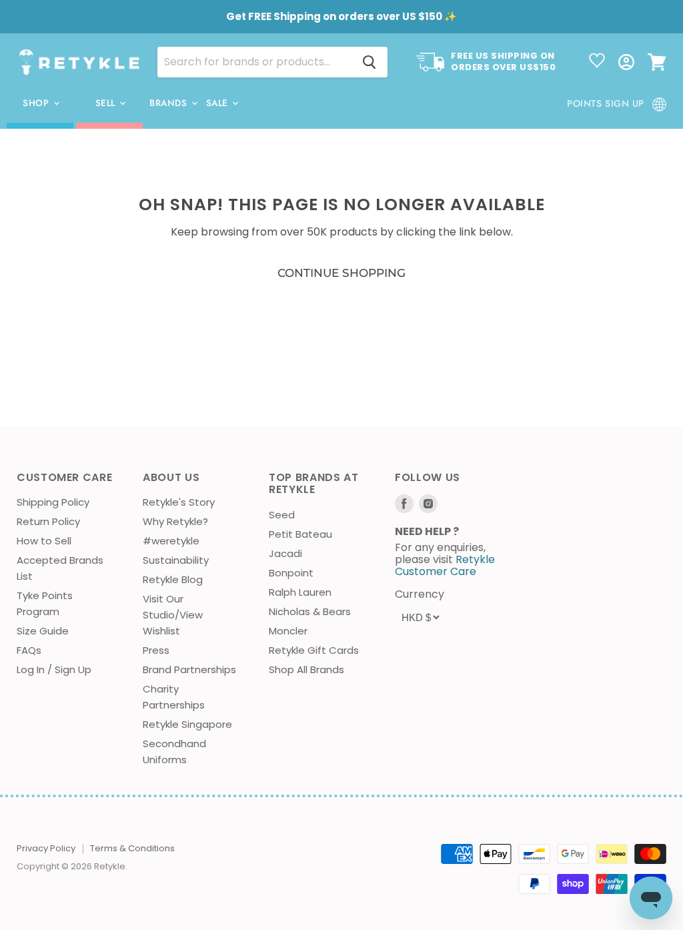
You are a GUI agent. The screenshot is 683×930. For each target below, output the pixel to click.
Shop (37, 103)
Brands (169, 103)
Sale (218, 103)
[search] (254, 62)
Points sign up (605, 103)
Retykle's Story (179, 502)
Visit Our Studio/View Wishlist (173, 615)
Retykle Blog (173, 579)
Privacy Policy (46, 848)
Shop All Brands (306, 669)
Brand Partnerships (189, 669)
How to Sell (44, 541)
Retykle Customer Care (445, 565)
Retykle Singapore (187, 724)
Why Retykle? (175, 521)
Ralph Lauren (300, 592)
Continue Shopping (341, 273)
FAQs (29, 650)
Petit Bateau (300, 534)
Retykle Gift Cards (314, 650)
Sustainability (176, 560)
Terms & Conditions (132, 848)
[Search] (370, 62)
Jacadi (285, 553)
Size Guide (43, 631)
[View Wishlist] (597, 62)
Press (156, 650)
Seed (282, 515)
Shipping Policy (53, 502)
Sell (107, 103)
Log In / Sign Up (54, 669)
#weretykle (171, 541)
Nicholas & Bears (310, 611)
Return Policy (48, 521)
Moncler (288, 631)
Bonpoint (291, 573)
